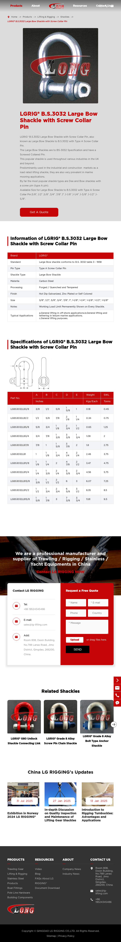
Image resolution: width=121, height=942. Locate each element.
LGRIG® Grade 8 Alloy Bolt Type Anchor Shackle (97, 741)
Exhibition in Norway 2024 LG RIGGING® (22, 815)
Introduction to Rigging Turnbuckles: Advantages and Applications (97, 815)
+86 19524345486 (34, 609)
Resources (80, 6)
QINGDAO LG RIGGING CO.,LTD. (56, 931)
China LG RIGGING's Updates (60, 772)
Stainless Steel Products (15, 881)
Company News (72, 869)
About (35, 6)
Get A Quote (39, 212)
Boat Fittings (14, 888)
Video (38, 869)
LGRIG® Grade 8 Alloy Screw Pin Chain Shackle (60, 741)
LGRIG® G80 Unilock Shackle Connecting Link (24, 741)
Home (14, 17)
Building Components (20, 897)
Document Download (47, 888)
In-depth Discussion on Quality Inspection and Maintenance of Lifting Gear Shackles (60, 815)
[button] (114, 724)
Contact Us (100, 859)
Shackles (64, 17)
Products (16, 6)
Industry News (71, 874)
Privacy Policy (66, 936)
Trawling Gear (15, 869)
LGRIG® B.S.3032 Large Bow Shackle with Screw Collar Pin (37, 21)
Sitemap (51, 936)
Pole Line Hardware (18, 893)
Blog (37, 874)
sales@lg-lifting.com (35, 625)
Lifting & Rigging (46, 17)
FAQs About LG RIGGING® (44, 881)
